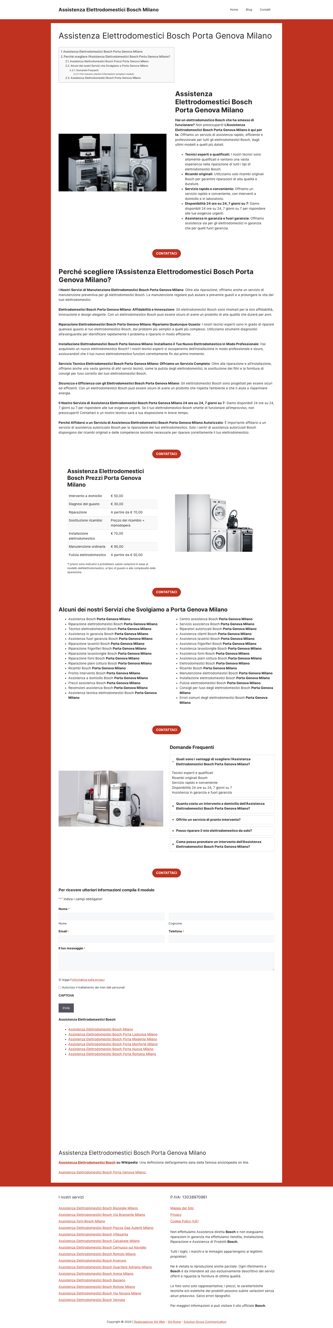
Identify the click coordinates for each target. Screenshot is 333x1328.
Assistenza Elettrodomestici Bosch (87, 1162)
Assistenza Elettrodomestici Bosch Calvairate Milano (99, 1241)
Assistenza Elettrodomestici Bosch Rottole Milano (97, 1287)
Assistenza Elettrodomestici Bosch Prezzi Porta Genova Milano (109, 61)
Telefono (176, 931)
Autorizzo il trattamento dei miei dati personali (93, 987)
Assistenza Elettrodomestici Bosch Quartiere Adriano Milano (105, 1267)
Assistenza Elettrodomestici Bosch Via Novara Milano (100, 1293)
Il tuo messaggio (72, 948)
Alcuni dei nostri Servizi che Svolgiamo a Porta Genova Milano (109, 65)
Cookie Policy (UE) (184, 1221)
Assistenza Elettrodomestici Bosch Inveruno (92, 1260)
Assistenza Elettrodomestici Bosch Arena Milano (96, 1274)
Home (234, 9)
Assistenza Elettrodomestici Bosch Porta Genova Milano (103, 51)
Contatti (265, 9)
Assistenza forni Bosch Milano (82, 1221)
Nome (63, 923)
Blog (249, 9)
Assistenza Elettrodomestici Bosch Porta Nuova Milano (110, 1049)
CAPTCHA (66, 995)
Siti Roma (174, 1322)
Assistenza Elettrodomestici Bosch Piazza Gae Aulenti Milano (106, 1228)
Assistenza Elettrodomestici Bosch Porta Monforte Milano (113, 1044)
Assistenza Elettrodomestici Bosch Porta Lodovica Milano (112, 1034)
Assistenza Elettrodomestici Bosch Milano (109, 10)
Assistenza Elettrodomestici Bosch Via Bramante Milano (102, 1215)
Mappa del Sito (182, 1208)
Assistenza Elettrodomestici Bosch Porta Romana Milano (112, 1054)
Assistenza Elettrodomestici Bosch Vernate (92, 1300)
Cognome (175, 923)
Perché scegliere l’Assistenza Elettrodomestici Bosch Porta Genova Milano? (117, 56)
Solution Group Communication (205, 1322)
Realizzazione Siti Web (149, 1322)
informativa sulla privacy (88, 979)
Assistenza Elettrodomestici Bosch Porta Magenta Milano (112, 1039)
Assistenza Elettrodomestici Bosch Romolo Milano (97, 1254)
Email (64, 931)
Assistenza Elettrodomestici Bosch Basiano (92, 1280)
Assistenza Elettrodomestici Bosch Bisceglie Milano (98, 1208)
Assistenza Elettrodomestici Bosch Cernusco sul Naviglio (102, 1247)
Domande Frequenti (87, 70)
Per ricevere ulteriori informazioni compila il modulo (107, 74)
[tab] (222, 776)
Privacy (176, 1215)
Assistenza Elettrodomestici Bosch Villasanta (93, 1234)
